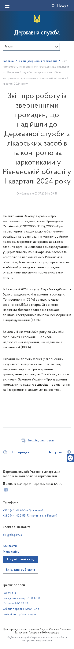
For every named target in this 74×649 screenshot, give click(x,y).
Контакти (10, 546)
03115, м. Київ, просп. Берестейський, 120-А (33, 484)
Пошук (62, 6)
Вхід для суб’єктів (20, 570)
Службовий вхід (20, 559)
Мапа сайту (11, 552)
